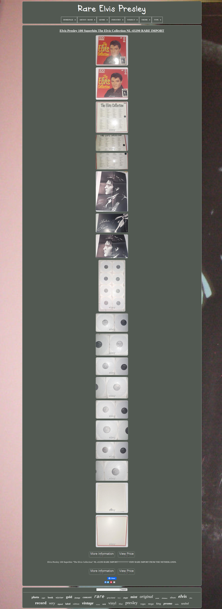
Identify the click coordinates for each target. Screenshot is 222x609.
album (173, 597)
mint (134, 597)
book (50, 597)
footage (77, 598)
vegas (143, 604)
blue (121, 604)
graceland (111, 598)
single (125, 598)
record (40, 603)
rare (99, 596)
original (146, 596)
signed (60, 604)
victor (59, 598)
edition (76, 604)
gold (69, 597)
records (98, 604)
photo (35, 597)
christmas (164, 598)
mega (151, 603)
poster (157, 598)
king (158, 603)
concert (87, 597)
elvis (182, 596)
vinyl (112, 603)
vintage (87, 603)
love (119, 598)
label (67, 603)
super (43, 598)
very (52, 603)
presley (131, 602)
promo (168, 603)
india (177, 604)
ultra (190, 598)
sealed (185, 603)
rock (104, 604)
